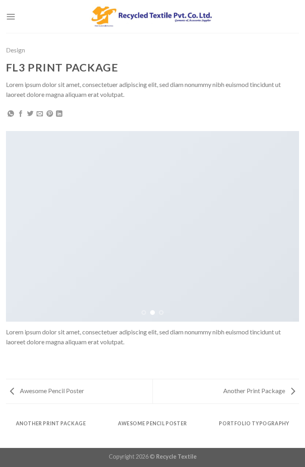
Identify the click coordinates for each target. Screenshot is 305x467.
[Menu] (10, 16)
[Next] (283, 226)
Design (15, 50)
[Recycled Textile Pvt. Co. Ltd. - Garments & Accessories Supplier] (152, 17)
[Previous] (22, 226)
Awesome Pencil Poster (51, 390)
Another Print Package (254, 390)
